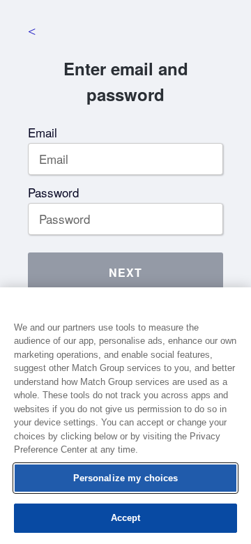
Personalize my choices (125, 478)
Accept (126, 518)
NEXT (125, 272)
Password (53, 192)
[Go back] (31, 31)
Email (42, 132)
